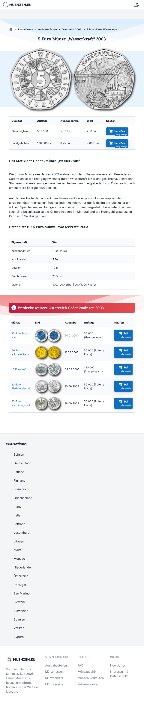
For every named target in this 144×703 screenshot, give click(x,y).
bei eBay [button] (119, 131)
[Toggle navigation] (136, 5)
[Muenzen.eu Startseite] (19, 5)
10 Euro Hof (18, 369)
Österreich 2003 (71, 29)
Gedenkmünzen (47, 29)
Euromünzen (25, 29)
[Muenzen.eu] (11, 29)
